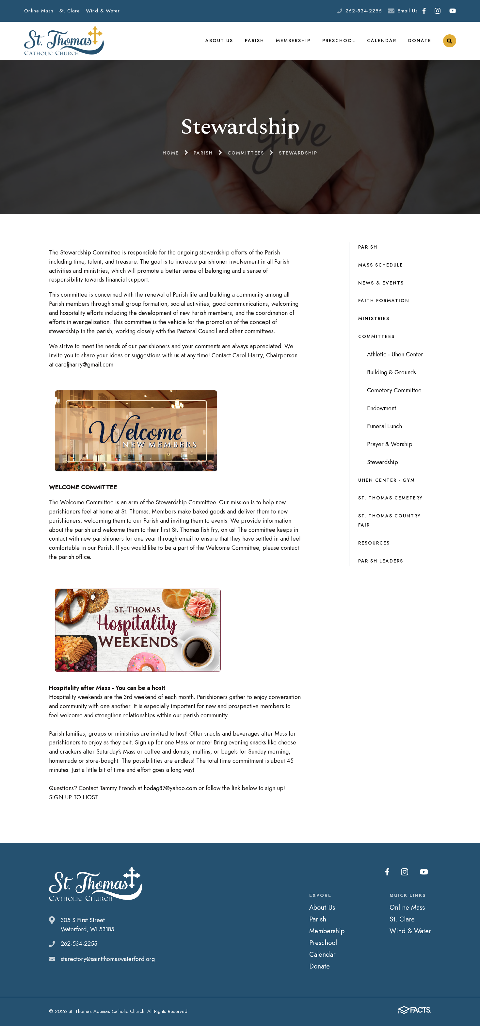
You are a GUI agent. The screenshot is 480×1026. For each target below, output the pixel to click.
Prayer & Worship (389, 444)
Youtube (452, 11)
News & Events (381, 283)
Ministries (374, 318)
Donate (419, 40)
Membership (293, 40)
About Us (219, 40)
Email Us (408, 10)
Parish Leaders (380, 561)
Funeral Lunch (384, 426)
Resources (374, 543)
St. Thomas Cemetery (390, 498)
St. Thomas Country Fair (389, 520)
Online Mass (39, 10)
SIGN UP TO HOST (73, 797)
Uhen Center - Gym (386, 480)
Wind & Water (103, 10)
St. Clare (69, 10)
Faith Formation (383, 300)
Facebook (424, 11)
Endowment (381, 408)
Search (449, 40)
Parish (254, 40)
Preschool (338, 40)
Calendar (381, 40)
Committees (376, 336)
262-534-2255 (363, 10)
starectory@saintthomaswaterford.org (108, 959)
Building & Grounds (391, 372)
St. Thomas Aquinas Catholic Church (64, 41)
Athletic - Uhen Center (395, 354)
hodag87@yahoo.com (170, 788)
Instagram (437, 11)
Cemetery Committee (394, 390)
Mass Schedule (380, 265)
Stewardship (382, 462)
